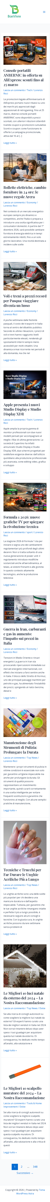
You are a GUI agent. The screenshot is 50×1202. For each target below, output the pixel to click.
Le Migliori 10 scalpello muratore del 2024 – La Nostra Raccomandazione (24, 1093)
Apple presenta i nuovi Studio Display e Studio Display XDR (22, 409)
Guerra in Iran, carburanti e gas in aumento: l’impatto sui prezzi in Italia (24, 636)
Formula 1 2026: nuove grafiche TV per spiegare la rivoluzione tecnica (23, 522)
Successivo (25, 1173)
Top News (32, 757)
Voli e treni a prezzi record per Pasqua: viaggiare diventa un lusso (25, 301)
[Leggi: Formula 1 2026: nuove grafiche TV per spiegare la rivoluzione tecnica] (25, 496)
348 (35, 1167)
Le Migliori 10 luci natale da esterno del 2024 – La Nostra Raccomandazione (24, 998)
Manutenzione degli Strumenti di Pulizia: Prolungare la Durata (20, 747)
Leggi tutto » (10, 143)
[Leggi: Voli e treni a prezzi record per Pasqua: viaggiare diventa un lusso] (25, 275)
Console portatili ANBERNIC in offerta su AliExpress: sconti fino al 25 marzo (23, 77)
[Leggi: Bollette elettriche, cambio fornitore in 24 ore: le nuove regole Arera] (25, 167)
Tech (29, 90)
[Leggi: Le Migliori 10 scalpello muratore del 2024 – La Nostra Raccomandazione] (25, 1071)
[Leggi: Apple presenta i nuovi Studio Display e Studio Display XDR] (25, 384)
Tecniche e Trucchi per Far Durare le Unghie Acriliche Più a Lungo (22, 874)
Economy (31, 202)
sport (29, 532)
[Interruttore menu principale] (44, 12)
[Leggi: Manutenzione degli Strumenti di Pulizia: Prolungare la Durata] (25, 722)
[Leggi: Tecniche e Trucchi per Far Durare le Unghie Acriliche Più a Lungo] (25, 842)
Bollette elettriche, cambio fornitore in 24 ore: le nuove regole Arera (24, 192)
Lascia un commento (14, 90)
